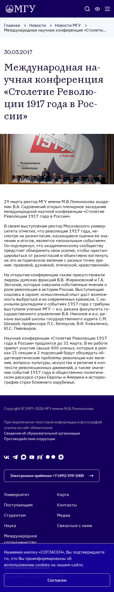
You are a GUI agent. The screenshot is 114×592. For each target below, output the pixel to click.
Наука (10, 525)
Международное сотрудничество (20, 539)
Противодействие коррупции (29, 438)
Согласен (57, 580)
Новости (37, 25)
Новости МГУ (68, 25)
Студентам (15, 515)
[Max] (23, 457)
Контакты (67, 504)
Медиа (63, 515)
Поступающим (18, 504)
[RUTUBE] (40, 456)
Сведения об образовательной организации (42, 433)
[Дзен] (61, 457)
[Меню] (107, 9)
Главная (12, 25)
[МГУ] (22, 8)
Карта (63, 494)
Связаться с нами (74, 525)
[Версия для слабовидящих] (97, 9)
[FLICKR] (50, 457)
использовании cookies (27, 564)
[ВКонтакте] (6, 456)
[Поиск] (87, 9)
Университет (16, 494)
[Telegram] (15, 456)
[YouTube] (31, 456)
